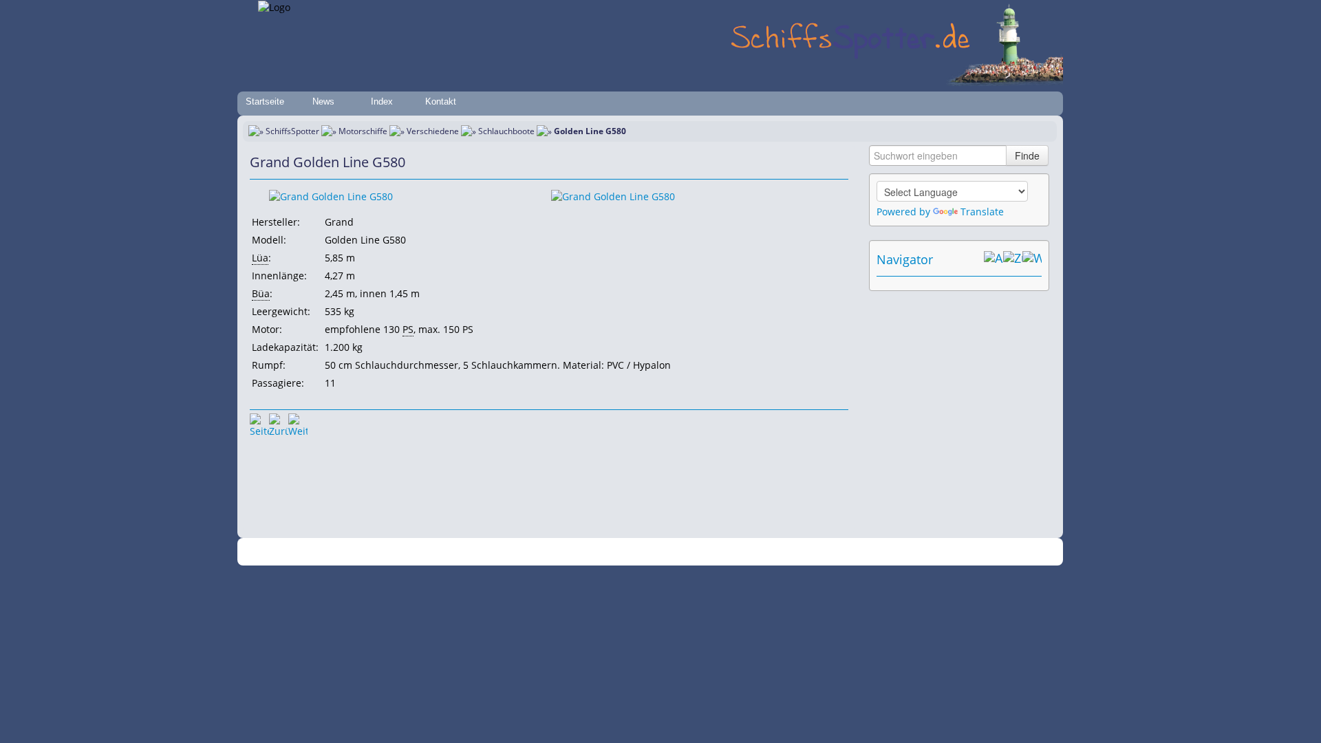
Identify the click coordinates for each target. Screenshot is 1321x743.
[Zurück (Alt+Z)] (1012, 259)
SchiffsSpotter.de (461, 552)
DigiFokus (814, 552)
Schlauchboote (506, 131)
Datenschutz (579, 552)
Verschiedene (433, 131)
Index (382, 101)
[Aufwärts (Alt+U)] (993, 259)
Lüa (260, 257)
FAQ (716, 552)
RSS (849, 552)
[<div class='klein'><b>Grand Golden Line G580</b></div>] (331, 195)
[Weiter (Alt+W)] (1032, 259)
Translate (982, 211)
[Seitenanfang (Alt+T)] (259, 423)
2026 (416, 552)
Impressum (524, 552)
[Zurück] (278, 423)
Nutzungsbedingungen (655, 552)
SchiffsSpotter (292, 131)
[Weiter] (298, 423)
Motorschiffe (363, 131)
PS (408, 329)
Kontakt (440, 101)
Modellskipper (760, 552)
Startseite (265, 101)
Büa (261, 293)
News (323, 101)
